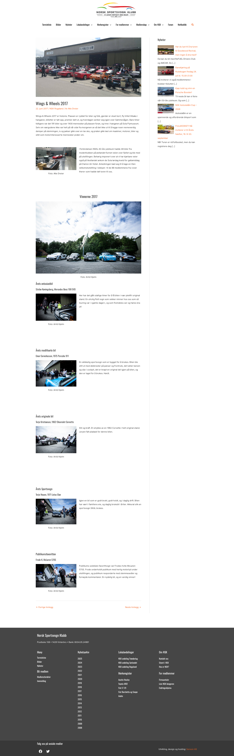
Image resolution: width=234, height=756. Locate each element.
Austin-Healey (123, 679)
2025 (80, 658)
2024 (80, 662)
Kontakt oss (163, 658)
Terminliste (46, 24)
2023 (80, 666)
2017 (80, 691)
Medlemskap (141, 24)
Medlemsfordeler (44, 677)
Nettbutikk (182, 24)
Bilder (58, 24)
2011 (80, 715)
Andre (120, 696)
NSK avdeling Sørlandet (127, 662)
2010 (80, 719)
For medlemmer (122, 24)
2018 (80, 687)
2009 (80, 723)
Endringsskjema (165, 687)
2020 (80, 679)
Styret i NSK (164, 662)
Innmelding (41, 681)
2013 (80, 707)
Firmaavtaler (164, 679)
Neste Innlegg (133, 607)
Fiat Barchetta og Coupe (128, 692)
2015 (80, 699)
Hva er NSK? (164, 666)
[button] (91, 24)
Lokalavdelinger (83, 24)
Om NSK (157, 24)
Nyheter (69, 24)
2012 (80, 711)
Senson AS (191, 749)
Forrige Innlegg (44, 607)
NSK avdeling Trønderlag (128, 658)
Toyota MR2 (123, 683)
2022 (80, 670)
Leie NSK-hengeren (166, 683)
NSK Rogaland (56, 108)
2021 (80, 674)
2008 (80, 727)
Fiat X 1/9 (122, 687)
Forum (170, 24)
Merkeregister (102, 24)
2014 (80, 703)
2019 (80, 683)
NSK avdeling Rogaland (127, 666)
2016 (80, 695)
